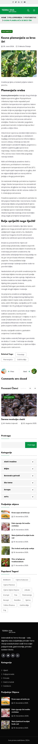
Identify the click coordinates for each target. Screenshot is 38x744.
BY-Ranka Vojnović (10, 423)
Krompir (6, 595)
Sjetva (28, 600)
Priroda (6, 678)
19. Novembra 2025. (21, 542)
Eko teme (8, 482)
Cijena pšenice (9, 585)
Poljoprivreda (15, 17)
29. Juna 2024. (8, 46)
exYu (6, 496)
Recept (6, 600)
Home (3, 17)
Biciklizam (7, 580)
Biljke (6, 468)
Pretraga (6, 436)
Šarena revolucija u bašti (13, 419)
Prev (12, 371)
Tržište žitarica (9, 605)
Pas (15, 595)
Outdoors (7, 686)
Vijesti (5, 670)
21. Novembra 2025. (21, 517)
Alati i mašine (10, 461)
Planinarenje (27, 595)
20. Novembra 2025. (21, 530)
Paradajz (20, 354)
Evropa (7, 489)
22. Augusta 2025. (30, 423)
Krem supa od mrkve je (21, 513)
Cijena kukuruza (22, 580)
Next (25, 371)
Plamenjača (8, 359)
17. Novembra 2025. (21, 565)
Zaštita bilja (21, 359)
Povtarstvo (30, 17)
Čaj (4, 610)
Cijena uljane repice (11, 590)
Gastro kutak (8, 682)
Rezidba (17, 600)
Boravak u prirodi (12, 475)
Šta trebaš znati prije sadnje (23, 548)
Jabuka (27, 590)
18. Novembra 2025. (21, 552)
